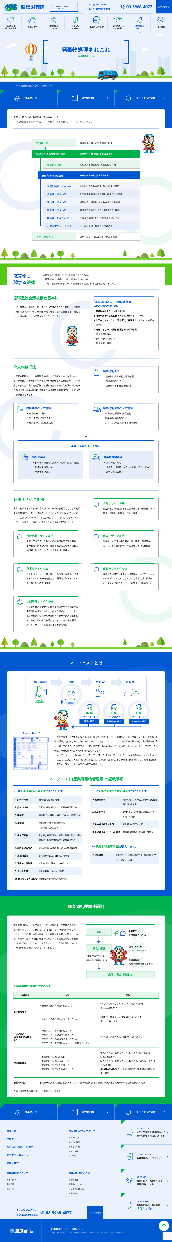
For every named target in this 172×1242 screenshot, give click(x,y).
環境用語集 (73, 1193)
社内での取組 (74, 1147)
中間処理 (10, 1184)
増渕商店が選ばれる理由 (20, 1147)
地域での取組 (74, 1142)
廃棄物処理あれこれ (79, 1173)
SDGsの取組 (74, 1137)
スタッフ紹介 (74, 1151)
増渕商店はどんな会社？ (82, 1131)
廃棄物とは (73, 1180)
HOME (15, 86)
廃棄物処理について (17, 1173)
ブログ (10, 1139)
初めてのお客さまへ (17, 1155)
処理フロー (11, 1189)
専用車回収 (11, 1180)
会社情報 (72, 1156)
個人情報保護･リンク (59, 1229)
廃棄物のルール (75, 1184)
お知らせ (11, 1131)
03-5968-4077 (139, 6)
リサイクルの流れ (76, 1189)
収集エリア (13, 1163)
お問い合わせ (164, 7)
